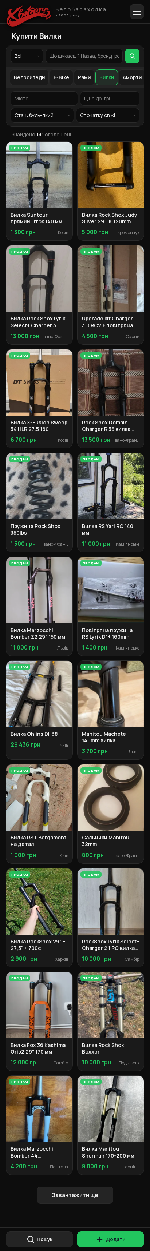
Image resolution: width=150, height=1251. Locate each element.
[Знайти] (132, 56)
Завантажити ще (75, 1195)
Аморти (132, 77)
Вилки (106, 77)
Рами (84, 77)
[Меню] (137, 11)
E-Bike (61, 77)
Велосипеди (29, 77)
